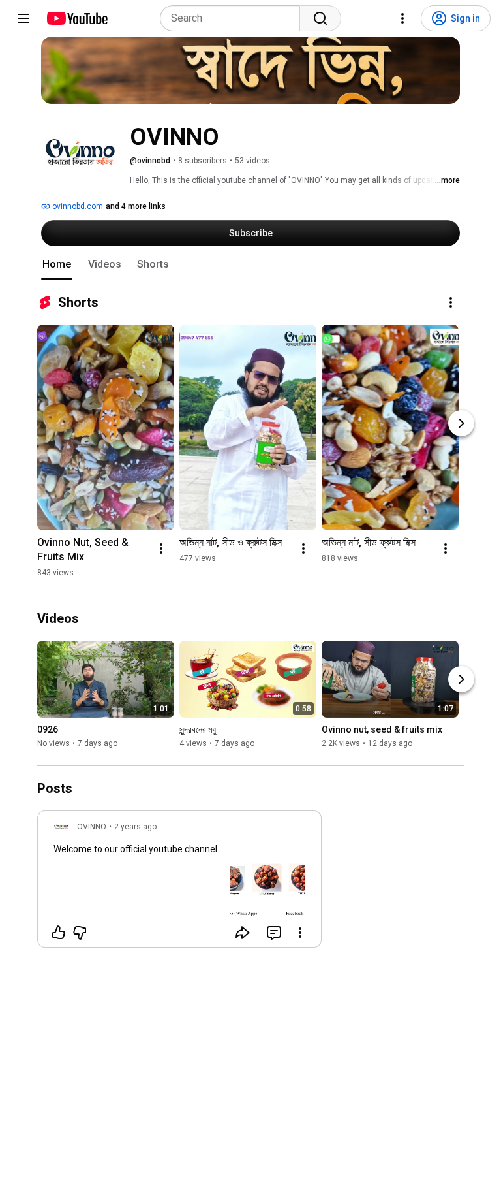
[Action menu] (300, 933)
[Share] (243, 933)
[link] (179, 883)
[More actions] (451, 302)
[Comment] (274, 933)
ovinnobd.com (76, 206)
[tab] (56, 264)
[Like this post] (58, 932)
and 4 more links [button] (136, 206)
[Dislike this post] (79, 932)
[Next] (461, 423)
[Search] (320, 18)
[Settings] (402, 18)
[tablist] (250, 264)
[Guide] (23, 18)
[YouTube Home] (77, 18)
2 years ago (135, 826)
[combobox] (234, 18)
